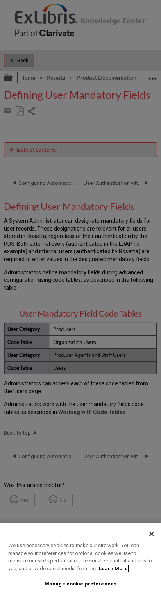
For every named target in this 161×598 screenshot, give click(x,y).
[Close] (151, 533)
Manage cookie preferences (80, 584)
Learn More (113, 568)
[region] (80, 560)
